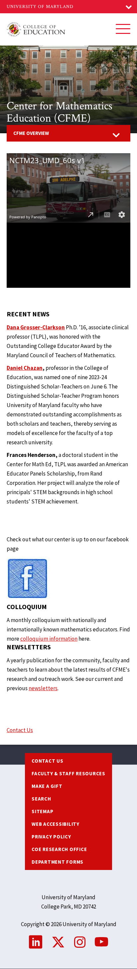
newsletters (43, 688)
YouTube (101, 942)
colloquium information (48, 638)
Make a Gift (47, 786)
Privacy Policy (51, 836)
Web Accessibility (55, 824)
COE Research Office (59, 849)
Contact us (48, 761)
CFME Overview (31, 133)
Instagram (79, 942)
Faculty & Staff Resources (68, 773)
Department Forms (57, 862)
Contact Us (20, 730)
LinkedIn (35, 942)
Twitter (58, 942)
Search (41, 799)
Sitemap (42, 811)
